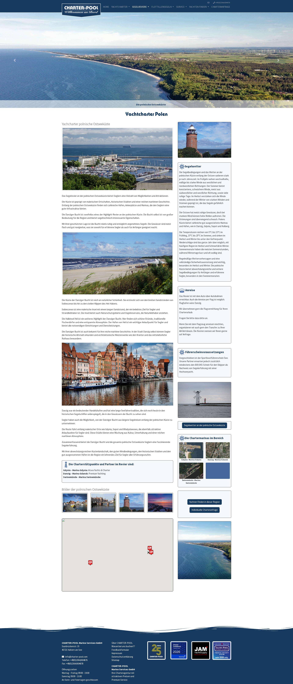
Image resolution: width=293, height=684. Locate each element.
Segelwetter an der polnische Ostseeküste (204, 425)
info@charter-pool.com (76, 656)
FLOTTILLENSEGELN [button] (161, 6)
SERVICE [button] (180, 6)
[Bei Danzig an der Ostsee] (160, 503)
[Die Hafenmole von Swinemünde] (117, 263)
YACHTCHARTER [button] (119, 6)
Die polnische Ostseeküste (151, 104)
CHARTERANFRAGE (220, 6)
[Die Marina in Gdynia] (117, 159)
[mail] (209, 2)
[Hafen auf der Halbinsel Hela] (75, 503)
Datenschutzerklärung (122, 656)
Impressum (117, 653)
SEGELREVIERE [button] (139, 6)
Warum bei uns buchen (122, 646)
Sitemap (115, 660)
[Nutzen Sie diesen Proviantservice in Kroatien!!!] (200, 650)
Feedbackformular (120, 649)
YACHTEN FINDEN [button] (198, 6)
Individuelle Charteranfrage (205, 509)
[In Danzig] (103, 503)
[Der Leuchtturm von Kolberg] (132, 503)
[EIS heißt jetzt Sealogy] (178, 650)
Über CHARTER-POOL (122, 642)
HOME (106, 6)
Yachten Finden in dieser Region (204, 501)
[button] (14, 60)
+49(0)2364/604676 (222, 2)
